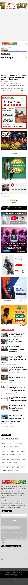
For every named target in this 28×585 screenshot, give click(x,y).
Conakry (17, 449)
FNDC (17, 451)
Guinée (18, 454)
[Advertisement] (14, 26)
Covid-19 (23, 449)
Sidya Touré (21, 464)
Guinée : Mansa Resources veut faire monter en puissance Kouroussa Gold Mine (18, 369)
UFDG (18, 467)
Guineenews (12, 454)
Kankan (3, 457)
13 (14, 532)
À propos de (9, 572)
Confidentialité (14, 576)
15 (21, 532)
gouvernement (5, 454)
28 (17, 537)
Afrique (3, 443)
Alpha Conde (9, 443)
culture (7, 451)
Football (22, 451)
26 (10, 537)
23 (25, 535)
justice (23, 454)
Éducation (10, 470)
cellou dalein (10, 446)
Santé (15, 464)
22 (21, 535)
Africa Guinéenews (6, 441)
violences (4, 470)
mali (8, 459)
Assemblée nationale (18, 443)
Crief (3, 451)
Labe (21, 457)
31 (3, 540)
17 (3, 535)
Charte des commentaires (11, 574)
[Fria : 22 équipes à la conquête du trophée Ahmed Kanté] (4, 334)
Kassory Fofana (10, 457)
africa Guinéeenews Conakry (12, 438)
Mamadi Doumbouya (15, 459)
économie (16, 470)
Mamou (23, 459)
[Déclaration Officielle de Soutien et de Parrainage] (4, 341)
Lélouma (3, 459)
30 (25, 537)
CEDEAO (4, 446)
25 (6, 537)
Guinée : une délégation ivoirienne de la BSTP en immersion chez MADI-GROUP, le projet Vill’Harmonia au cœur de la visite (13, 359)
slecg (7, 467)
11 (6, 532)
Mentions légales (17, 572)
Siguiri (3, 467)
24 (3, 537)
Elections (12, 451)
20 (14, 535)
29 (21, 537)
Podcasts (8, 196)
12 (10, 532)
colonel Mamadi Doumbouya (8, 449)
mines (3, 462)
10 (3, 532)
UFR (22, 467)
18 (6, 535)
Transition (13, 467)
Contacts (21, 574)
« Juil (2, 542)
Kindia (16, 457)
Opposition (15, 462)
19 (10, 535)
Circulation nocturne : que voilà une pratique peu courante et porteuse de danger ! (13, 77)
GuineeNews (3, 196)
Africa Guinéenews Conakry (17, 441)
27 (14, 537)
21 (17, 535)
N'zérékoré (8, 462)
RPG (11, 464)
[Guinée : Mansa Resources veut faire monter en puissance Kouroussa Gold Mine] (4, 369)
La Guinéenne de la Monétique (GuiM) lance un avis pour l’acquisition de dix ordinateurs (18, 399)
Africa (3, 438)
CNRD (16, 446)
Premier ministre (5, 464)
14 (17, 532)
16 (25, 532)
